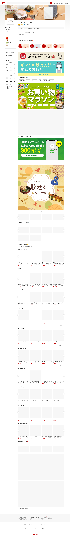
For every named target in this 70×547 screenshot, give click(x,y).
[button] (66, 3)
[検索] (51, 5)
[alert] (41, 31)
